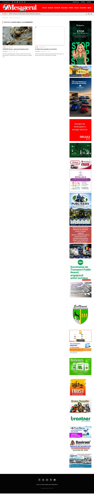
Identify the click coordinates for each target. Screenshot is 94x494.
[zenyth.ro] (80, 366)
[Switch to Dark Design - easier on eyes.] (87, 14)
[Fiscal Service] (80, 432)
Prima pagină (5, 17)
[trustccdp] (77, 395)
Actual (44, 8)
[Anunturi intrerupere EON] (80, 130)
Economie (64, 8)
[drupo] (80, 341)
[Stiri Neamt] (19, 7)
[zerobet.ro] (80, 64)
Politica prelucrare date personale (47, 484)
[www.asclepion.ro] (80, 191)
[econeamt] (80, 328)
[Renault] (80, 116)
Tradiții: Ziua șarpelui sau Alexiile (46, 49)
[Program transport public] (80, 157)
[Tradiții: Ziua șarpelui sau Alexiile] (50, 36)
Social (76, 8)
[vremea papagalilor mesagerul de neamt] (80, 405)
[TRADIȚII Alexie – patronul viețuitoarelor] (17, 36)
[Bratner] (80, 423)
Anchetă (57, 8)
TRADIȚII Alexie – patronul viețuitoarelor (16, 49)
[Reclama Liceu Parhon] (80, 76)
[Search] (91, 14)
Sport (89, 8)
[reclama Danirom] (80, 451)
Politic (71, 8)
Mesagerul (6, 51)
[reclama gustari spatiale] (80, 258)
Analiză (50, 8)
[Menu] (88, 14)
